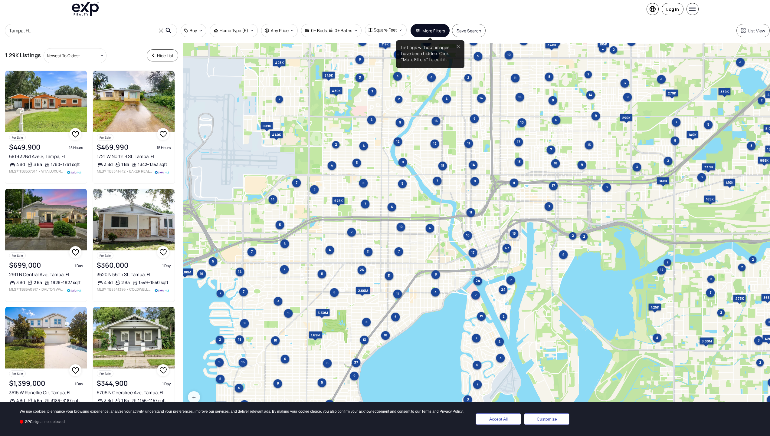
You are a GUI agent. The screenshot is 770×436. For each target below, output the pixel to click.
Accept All (498, 419)
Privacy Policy (451, 411)
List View (756, 31)
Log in (672, 9)
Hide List (165, 55)
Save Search (469, 31)
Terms (426, 411)
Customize (547, 419)
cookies (39, 411)
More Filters (433, 31)
